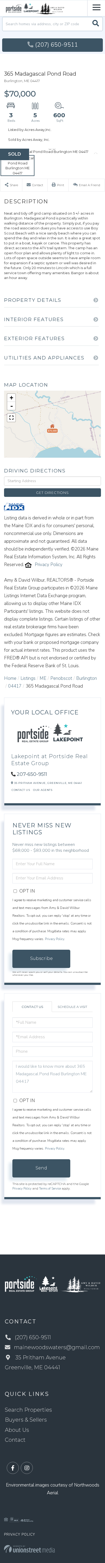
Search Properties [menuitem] (28, 1410)
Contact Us (21, 790)
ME (43, 678)
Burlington (86, 678)
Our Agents (42, 790)
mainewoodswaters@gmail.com (57, 1347)
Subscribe (41, 958)
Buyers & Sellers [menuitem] (26, 1420)
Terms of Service (50, 1188)
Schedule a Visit (72, 1007)
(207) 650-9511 (56, 45)
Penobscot (61, 678)
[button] (95, 24)
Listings (28, 678)
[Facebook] (13, 1468)
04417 (15, 686)
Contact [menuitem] (15, 1440)
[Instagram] (27, 1468)
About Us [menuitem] (17, 1430)
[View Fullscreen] (11, 418)
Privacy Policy (48, 565)
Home (10, 678)
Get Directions (52, 492)
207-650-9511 (32, 774)
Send (41, 1168)
